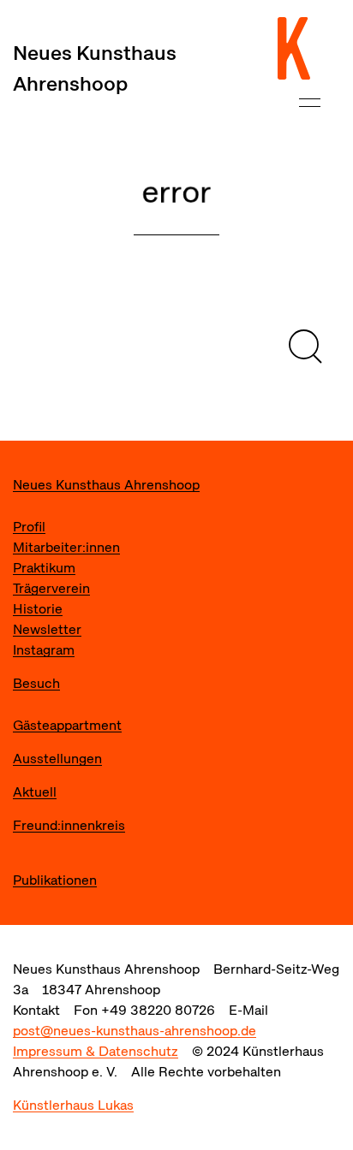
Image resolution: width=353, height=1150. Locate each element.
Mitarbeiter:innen (66, 547)
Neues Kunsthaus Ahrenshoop (94, 68)
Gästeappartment (67, 725)
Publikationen (55, 880)
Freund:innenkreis (69, 825)
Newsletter (47, 629)
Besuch (36, 683)
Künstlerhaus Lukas (73, 1105)
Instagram (44, 650)
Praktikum (44, 568)
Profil (29, 527)
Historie (38, 609)
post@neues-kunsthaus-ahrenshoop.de (134, 1031)
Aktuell (35, 792)
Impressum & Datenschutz (95, 1051)
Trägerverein (51, 588)
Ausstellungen (57, 759)
